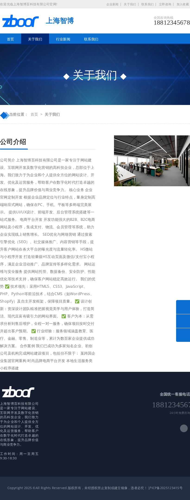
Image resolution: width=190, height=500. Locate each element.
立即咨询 (165, 4)
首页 (10, 39)
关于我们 (130, 4)
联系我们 (147, 4)
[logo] (18, 393)
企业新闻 (112, 4)
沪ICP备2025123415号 (165, 488)
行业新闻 (63, 39)
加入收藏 (183, 4)
